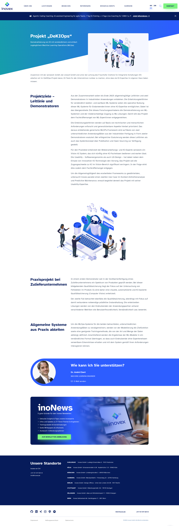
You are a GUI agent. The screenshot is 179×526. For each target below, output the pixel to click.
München (70, 472)
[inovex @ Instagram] (45, 511)
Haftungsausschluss (51, 520)
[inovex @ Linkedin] (36, 511)
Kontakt (170, 6)
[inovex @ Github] (31, 511)
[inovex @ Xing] (41, 511)
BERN (69, 498)
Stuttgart (71, 488)
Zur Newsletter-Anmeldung (54, 437)
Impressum (34, 520)
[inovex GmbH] (7, 6)
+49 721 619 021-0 (36, 473)
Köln (69, 467)
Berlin (70, 483)
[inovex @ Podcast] (50, 511)
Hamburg (70, 478)
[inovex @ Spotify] (54, 511)
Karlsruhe (71, 462)
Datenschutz (69, 520)
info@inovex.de (35, 475)
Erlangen (71, 493)
